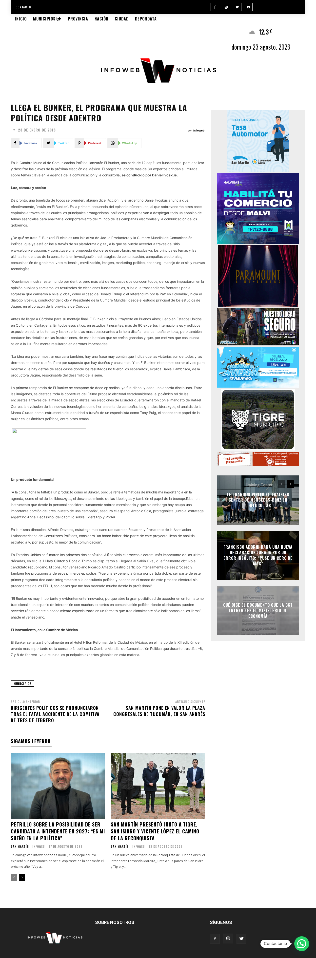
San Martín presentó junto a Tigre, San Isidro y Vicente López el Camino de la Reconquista (155, 831)
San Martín (20, 846)
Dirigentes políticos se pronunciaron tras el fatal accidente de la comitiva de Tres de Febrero (55, 714)
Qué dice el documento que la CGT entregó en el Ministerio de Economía (258, 610)
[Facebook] (215, 7)
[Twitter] (237, 7)
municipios (23, 683)
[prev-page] (14, 877)
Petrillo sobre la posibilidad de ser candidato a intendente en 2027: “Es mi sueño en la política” (58, 831)
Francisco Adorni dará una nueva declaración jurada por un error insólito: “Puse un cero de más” (258, 555)
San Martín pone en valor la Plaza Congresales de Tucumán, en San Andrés (159, 711)
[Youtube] (248, 7)
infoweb (198, 130)
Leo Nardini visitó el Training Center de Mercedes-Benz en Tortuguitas (258, 499)
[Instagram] (226, 7)
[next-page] (22, 877)
